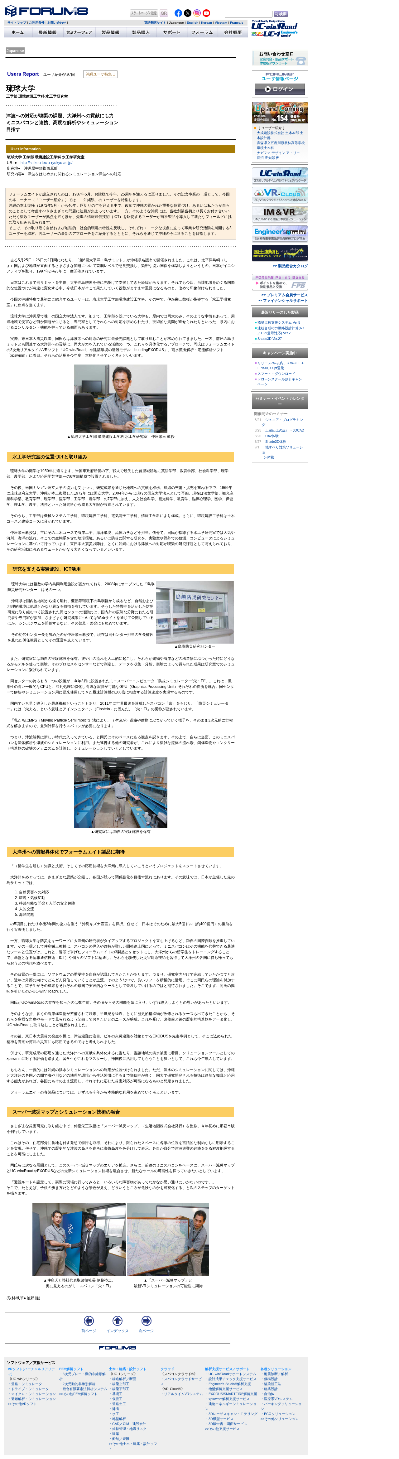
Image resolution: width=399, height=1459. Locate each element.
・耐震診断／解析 (274, 1374)
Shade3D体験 (275, 441)
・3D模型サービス (219, 1419)
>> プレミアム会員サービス (285, 295)
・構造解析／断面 (122, 1379)
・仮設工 (116, 1399)
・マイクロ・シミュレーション (32, 1394)
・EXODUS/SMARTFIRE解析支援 (231, 1394)
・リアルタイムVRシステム (182, 1394)
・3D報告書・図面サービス (226, 1424)
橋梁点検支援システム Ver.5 (278, 322)
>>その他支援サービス (222, 1429)
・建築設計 (269, 1389)
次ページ (146, 1331)
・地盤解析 (117, 1419)
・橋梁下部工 (119, 1389)
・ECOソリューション (278, 1414)
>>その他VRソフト (22, 1404)
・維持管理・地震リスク (128, 1429)
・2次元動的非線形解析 (77, 1384)
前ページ (88, 1331)
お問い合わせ (56, 22)
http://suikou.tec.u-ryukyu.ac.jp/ (46, 163)
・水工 (114, 1414)
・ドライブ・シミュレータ (28, 1389)
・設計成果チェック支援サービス (231, 1379)
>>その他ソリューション (280, 1419)
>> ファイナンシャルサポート (283, 300)
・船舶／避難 (119, 1439)
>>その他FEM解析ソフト (78, 1394)
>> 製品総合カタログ (290, 266)
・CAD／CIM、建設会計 (127, 1424)
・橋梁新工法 (271, 1384)
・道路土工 (117, 1404)
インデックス (117, 1331)
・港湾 (114, 1409)
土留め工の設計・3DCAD (284, 430)
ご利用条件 (37, 22)
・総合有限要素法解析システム (83, 1389)
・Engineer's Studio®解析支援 (228, 1384)
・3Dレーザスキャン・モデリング (231, 1414)
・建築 (114, 1434)
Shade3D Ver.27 (269, 339)
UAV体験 (272, 436)
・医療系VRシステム (277, 1399)
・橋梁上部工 (119, 1384)
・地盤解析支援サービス (224, 1389)
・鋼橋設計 (269, 1379)
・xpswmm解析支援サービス (227, 1399)
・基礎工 (116, 1394)
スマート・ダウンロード (276, 373)
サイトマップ (16, 22)
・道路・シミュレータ (25, 1384)
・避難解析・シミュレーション (32, 1399)
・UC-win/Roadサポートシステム (230, 1374)
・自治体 (267, 1394)
